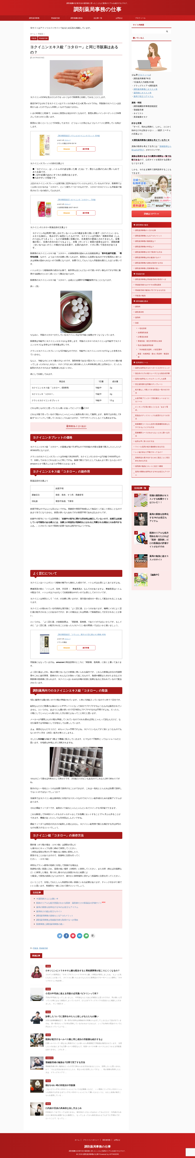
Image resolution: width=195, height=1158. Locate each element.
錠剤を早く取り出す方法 (144, 441)
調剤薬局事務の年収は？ (144, 247)
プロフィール (140, 18)
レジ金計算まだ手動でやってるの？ (149, 452)
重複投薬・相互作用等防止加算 (150, 341)
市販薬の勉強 (140, 295)
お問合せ (119, 18)
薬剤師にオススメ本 (142, 93)
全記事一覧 (98, 18)
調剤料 (137, 306)
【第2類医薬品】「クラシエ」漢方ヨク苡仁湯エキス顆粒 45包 (81, 634)
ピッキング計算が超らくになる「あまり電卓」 (151, 408)
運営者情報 (106, 1140)
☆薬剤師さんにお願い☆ (47, 898)
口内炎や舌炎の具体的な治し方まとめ (64, 1108)
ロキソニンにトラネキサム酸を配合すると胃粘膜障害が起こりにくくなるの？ (83, 970)
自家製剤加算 (143, 332)
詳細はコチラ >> (151, 213)
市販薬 (35, 948)
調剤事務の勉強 (142, 225)
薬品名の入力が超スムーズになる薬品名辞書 (152, 373)
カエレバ (67, 140)
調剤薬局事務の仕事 (98, 9)
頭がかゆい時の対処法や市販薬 (60, 1085)
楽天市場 (86, 149)
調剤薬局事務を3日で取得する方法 (148, 252)
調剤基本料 (139, 312)
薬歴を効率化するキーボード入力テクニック (152, 368)
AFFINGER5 (114, 1154)
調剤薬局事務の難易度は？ (145, 241)
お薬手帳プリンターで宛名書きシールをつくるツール (152, 399)
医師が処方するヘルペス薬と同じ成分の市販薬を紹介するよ (74, 1039)
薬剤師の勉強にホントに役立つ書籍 (149, 466)
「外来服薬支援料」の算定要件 (150, 349)
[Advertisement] (76, 548)
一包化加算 (142, 328)
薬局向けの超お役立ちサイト (49, 911)
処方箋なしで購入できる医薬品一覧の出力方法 (152, 391)
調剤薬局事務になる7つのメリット (148, 236)
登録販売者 (55, 18)
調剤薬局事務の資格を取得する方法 (149, 263)
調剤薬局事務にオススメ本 (145, 89)
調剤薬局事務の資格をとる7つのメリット (54, 915)
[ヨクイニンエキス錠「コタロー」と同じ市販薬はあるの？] (79, 935)
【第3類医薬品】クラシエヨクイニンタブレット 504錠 (78, 136)
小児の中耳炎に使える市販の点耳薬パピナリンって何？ (72, 993)
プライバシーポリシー (91, 1140)
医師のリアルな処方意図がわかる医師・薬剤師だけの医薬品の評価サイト (69, 903)
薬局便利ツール (142, 362)
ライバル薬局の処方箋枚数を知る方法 (149, 447)
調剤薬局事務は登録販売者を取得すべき (150, 279)
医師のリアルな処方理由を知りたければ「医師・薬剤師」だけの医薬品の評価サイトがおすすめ (159, 539)
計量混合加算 (143, 337)
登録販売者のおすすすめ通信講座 (148, 285)
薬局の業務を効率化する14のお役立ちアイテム (57, 907)
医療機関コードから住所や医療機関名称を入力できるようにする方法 (152, 425)
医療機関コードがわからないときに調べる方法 (152, 434)
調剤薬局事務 (34, 18)
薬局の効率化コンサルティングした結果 (150, 379)
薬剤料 (137, 317)
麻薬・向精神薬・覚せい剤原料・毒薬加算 (153, 355)
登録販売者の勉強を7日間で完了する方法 (65, 1062)
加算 (137, 323)
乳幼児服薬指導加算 (145, 345)
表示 (83, 426)
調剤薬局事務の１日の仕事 (145, 230)
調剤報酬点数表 (77, 18)
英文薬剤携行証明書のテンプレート (149, 384)
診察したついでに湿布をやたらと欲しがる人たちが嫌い (72, 1016)
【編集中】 (155, 574)
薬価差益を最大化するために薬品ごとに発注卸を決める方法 (152, 459)
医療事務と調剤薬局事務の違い (50, 924)
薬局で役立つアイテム (143, 96)
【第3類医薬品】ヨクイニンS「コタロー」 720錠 (76, 199)
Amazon (66, 149)
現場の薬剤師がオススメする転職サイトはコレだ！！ (159, 499)
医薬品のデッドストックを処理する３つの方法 (152, 417)
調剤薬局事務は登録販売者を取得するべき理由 (57, 920)
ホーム (77, 1140)
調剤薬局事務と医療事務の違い (147, 268)
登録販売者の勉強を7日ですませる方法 (150, 290)
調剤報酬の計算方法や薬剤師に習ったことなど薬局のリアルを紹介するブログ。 (97, 1151)
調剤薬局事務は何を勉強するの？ (148, 257)
